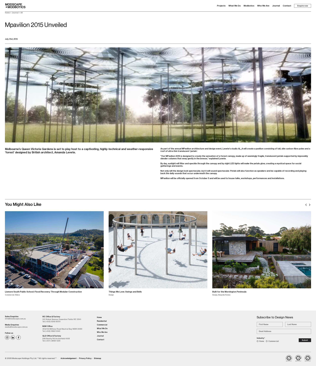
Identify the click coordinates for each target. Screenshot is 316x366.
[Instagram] (7, 337)
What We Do (234, 5)
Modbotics (249, 5)
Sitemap (97, 358)
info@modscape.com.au (15, 319)
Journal (276, 5)
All (21, 13)
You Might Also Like (23, 204)
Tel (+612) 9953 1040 (51, 331)
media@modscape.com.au (16, 327)
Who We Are (263, 5)
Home (7, 13)
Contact (287, 5)
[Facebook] (18, 337)
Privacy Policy (85, 358)
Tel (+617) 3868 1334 (51, 341)
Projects (221, 5)
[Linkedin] (13, 337)
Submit (305, 340)
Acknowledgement (69, 358)
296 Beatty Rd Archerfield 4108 (56, 338)
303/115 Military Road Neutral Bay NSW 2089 (62, 329)
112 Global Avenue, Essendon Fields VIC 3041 (61, 319)
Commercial (273, 341)
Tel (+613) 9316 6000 (51, 321)
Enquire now (302, 6)
